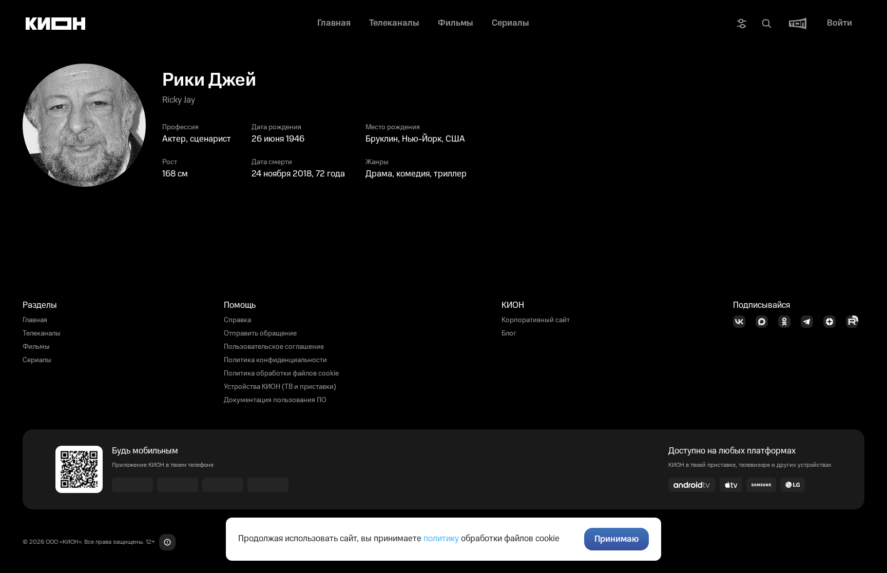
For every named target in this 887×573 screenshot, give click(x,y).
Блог (509, 333)
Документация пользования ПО (275, 400)
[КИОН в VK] (742, 321)
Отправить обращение (260, 333)
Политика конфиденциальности (275, 360)
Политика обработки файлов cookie (281, 373)
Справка (237, 320)
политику (441, 538)
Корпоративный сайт (536, 320)
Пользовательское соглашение (274, 346)
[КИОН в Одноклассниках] (787, 321)
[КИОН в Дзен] (832, 321)
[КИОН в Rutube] (855, 321)
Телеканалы (42, 333)
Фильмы (36, 346)
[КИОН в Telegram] (810, 321)
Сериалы (37, 360)
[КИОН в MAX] (765, 321)
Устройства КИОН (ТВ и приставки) (280, 386)
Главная (35, 320)
